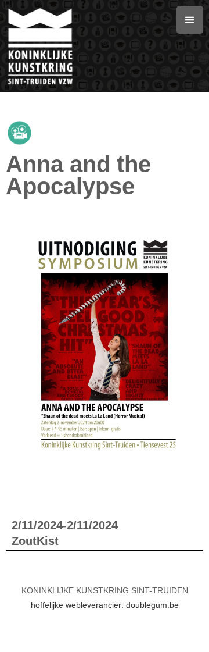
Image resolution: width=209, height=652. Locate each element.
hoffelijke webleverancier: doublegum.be (105, 605)
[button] (189, 20)
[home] (91, 46)
